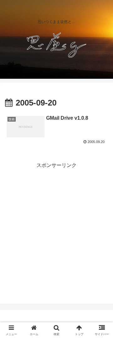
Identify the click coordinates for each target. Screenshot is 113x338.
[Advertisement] (56, 226)
